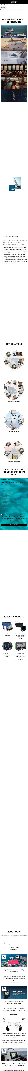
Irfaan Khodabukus (15, 945)
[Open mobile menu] (1, 2)
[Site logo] (14, 1)
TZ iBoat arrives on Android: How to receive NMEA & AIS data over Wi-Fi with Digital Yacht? (14, 1035)
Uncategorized (14, 939)
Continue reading (14, 949)
